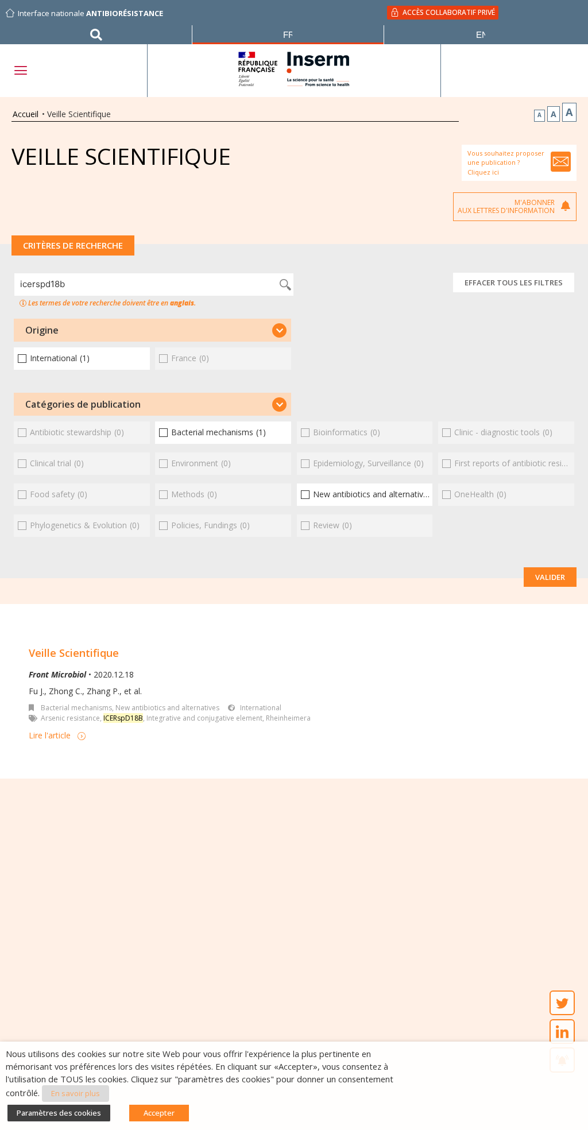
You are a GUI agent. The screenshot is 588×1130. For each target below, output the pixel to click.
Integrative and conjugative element (204, 718)
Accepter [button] (159, 1113)
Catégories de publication (83, 404)
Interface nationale (90, 13)
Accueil (25, 114)
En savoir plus (75, 1093)
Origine (42, 330)
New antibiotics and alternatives (167, 708)
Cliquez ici (483, 172)
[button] (152, 330)
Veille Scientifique (74, 653)
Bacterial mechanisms (76, 708)
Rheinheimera (288, 718)
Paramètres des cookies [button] (59, 1113)
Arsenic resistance (70, 718)
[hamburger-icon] (20, 70)
